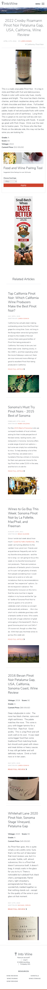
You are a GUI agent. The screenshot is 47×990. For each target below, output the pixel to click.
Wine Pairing (12, 978)
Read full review (16, 769)
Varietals (35, 976)
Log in (25, 960)
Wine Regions (12, 981)
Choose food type (10, 178)
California (31, 44)
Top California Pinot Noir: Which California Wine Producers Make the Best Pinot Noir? (23, 302)
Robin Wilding (24, 424)
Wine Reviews (12, 976)
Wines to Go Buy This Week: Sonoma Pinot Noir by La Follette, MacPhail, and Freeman (23, 517)
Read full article (15, 369)
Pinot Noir (39, 44)
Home (4, 11)
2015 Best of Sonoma (23, 428)
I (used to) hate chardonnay (24, 541)
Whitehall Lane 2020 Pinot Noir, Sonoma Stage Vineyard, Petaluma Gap (23, 819)
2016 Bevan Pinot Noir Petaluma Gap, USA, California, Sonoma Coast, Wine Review (23, 684)
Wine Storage (35, 978)
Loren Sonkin (26, 41)
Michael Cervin (24, 905)
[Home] (3, 3)
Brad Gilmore (23, 534)
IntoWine (10, 3)
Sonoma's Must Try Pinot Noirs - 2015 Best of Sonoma (21, 411)
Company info (25, 964)
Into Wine (25, 954)
